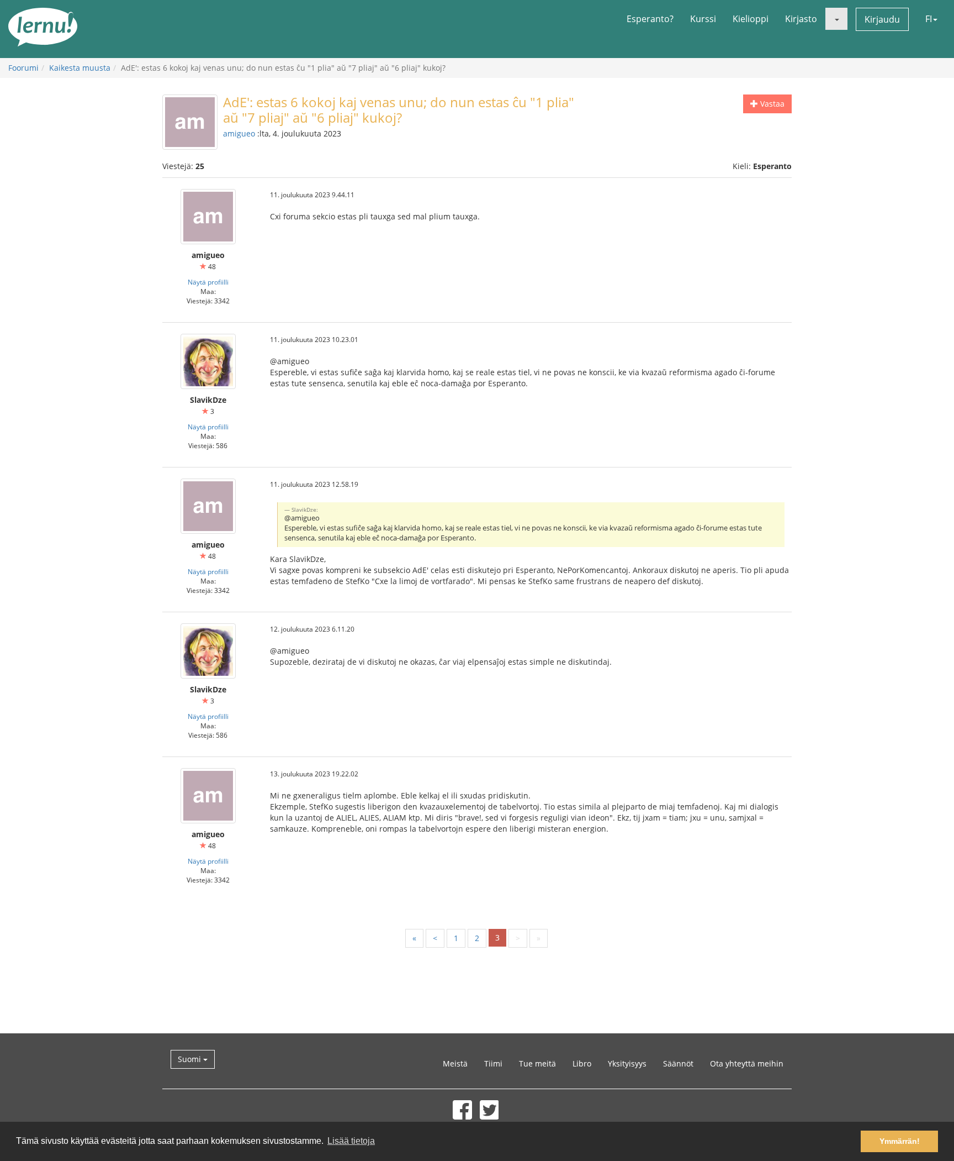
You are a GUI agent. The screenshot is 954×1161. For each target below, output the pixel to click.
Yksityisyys (627, 1063)
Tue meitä (537, 1063)
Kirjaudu (882, 19)
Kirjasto (801, 19)
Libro (582, 1063)
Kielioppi (750, 19)
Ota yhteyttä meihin (746, 1063)
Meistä (455, 1063)
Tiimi (493, 1063)
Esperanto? (650, 19)
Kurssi (703, 19)
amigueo (239, 133)
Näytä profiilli (208, 281)
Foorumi (23, 67)
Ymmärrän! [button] (899, 1141)
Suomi (190, 1059)
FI (928, 19)
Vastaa (771, 103)
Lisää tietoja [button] (351, 1141)
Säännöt (678, 1063)
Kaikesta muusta (79, 67)
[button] (836, 19)
